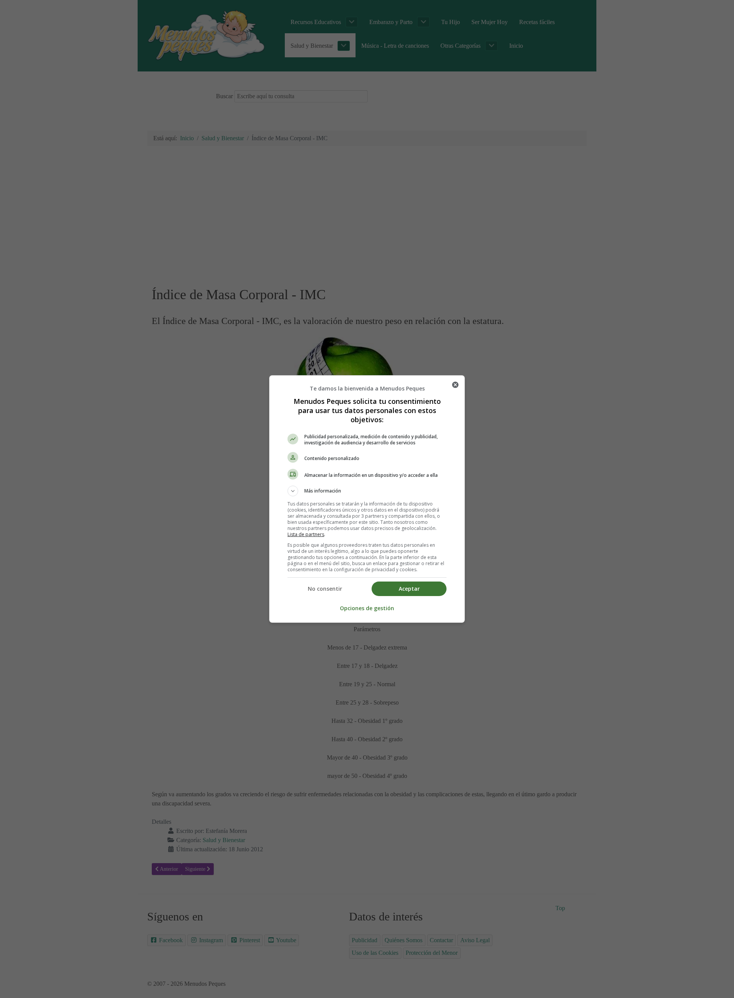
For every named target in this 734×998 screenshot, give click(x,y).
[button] (367, 491)
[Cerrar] (455, 384)
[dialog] (367, 499)
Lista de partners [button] (305, 534)
